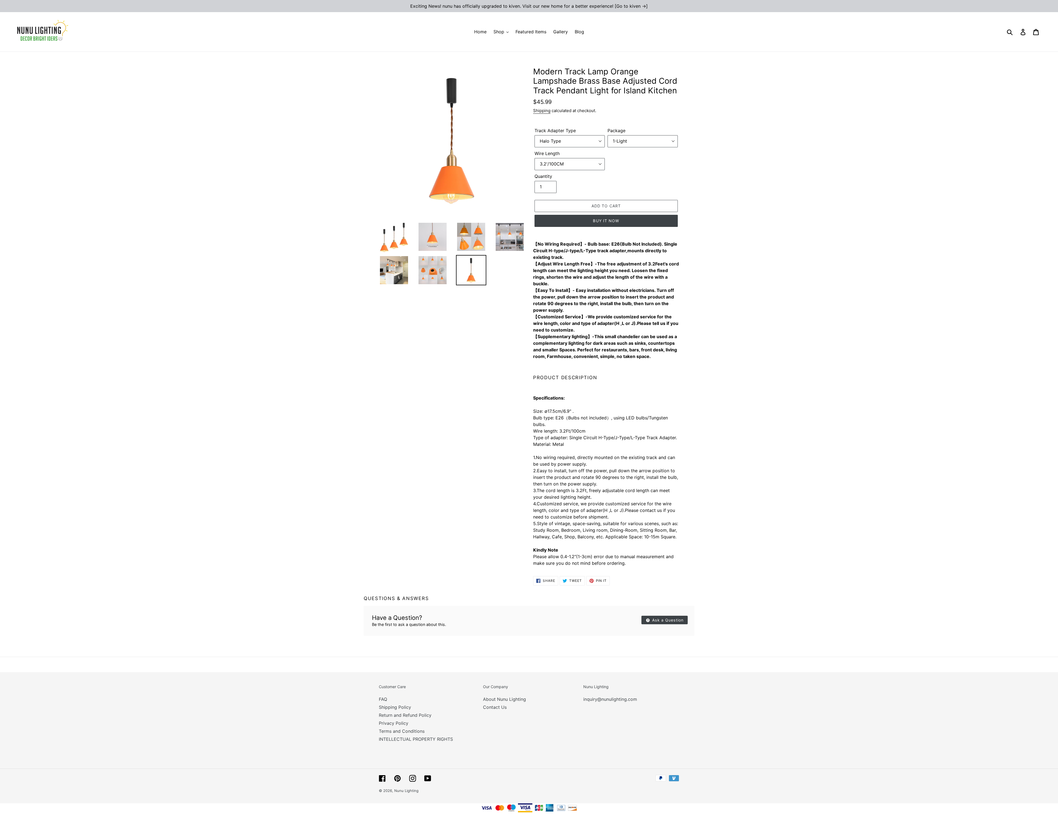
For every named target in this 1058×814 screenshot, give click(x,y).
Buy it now (606, 220)
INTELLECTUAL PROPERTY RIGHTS (416, 739)
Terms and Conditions (402, 731)
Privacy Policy (393, 723)
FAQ (383, 699)
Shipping (541, 110)
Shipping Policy (395, 707)
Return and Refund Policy (405, 715)
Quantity (543, 176)
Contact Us (495, 707)
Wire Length (547, 153)
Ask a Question (667, 620)
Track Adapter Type (555, 130)
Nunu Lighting (406, 790)
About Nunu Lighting (504, 699)
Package (616, 130)
